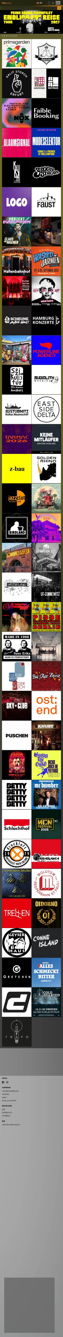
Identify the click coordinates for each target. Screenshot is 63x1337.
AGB (3, 1109)
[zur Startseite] (7, 3)
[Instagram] (7, 1082)
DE (38, 3)
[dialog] (29, 1305)
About (4, 1097)
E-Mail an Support (9, 1101)
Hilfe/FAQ (5, 1094)
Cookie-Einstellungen (17, 1321)
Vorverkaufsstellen (10, 1091)
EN (41, 3)
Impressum (6, 1116)
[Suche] (59, 8)
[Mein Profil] (49, 3)
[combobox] (29, 8)
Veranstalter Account (11, 1125)
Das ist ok (13, 1327)
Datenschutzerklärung (16, 1317)
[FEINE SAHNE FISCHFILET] (31, 22)
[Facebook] (3, 1082)
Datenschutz (7, 1112)
